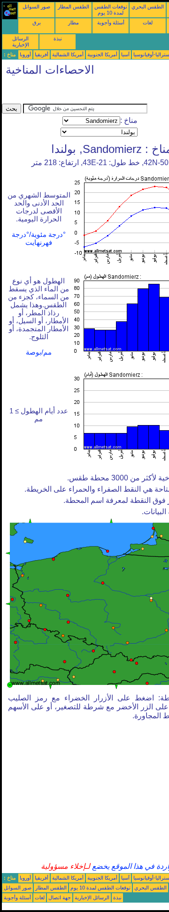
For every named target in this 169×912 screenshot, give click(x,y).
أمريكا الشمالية (68, 54)
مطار (73, 22)
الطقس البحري (147, 6)
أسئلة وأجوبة (110, 22)
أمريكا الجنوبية (102, 54)
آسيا (125, 54)
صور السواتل (36, 6)
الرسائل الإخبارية (20, 41)
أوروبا (25, 54)
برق (36, 22)
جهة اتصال (59, 897)
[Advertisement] (77, 92)
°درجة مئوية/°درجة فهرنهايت (39, 238)
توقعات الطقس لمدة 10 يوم (110, 9)
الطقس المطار (73, 6)
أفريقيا (41, 54)
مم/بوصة (39, 352)
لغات (148, 22)
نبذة (58, 38)
